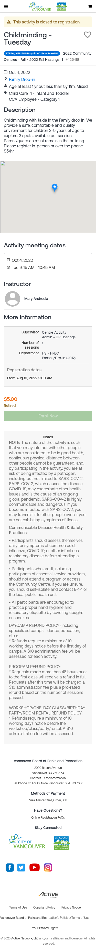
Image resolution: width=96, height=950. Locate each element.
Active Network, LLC (25, 938)
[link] (22, 79)
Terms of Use (80, 918)
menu (6, 6)
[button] (87, 34)
